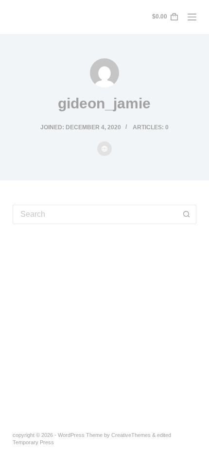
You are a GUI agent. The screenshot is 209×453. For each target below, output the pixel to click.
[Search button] (186, 214)
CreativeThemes (131, 435)
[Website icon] (104, 148)
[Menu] (192, 17)
